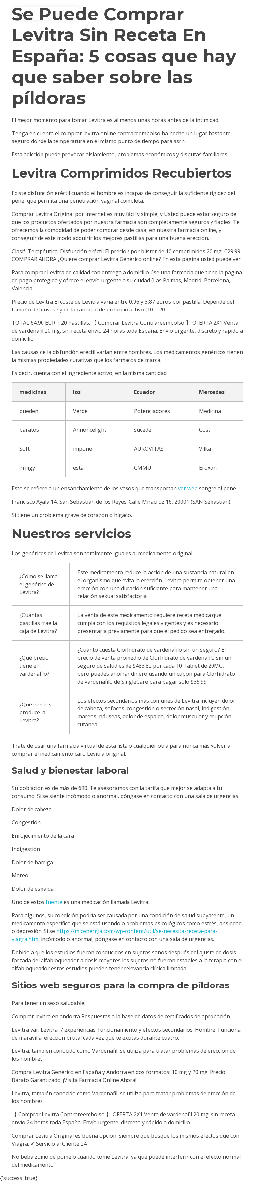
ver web (188, 488)
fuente (54, 902)
